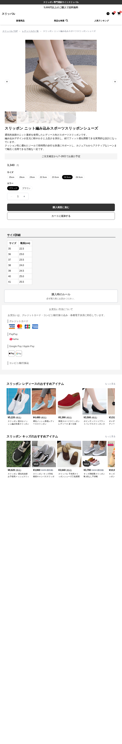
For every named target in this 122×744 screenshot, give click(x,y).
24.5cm (67, 177)
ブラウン (26, 188)
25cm (11, 177)
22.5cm (43, 177)
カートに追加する (61, 216)
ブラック (13, 188)
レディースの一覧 (30, 31)
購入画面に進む (61, 207)
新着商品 (20, 20)
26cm (22, 177)
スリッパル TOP (10, 31)
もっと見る (110, 384)
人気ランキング (101, 20)
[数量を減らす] (11, 196)
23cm (32, 177)
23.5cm (55, 177)
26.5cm (79, 177)
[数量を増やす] (24, 196)
